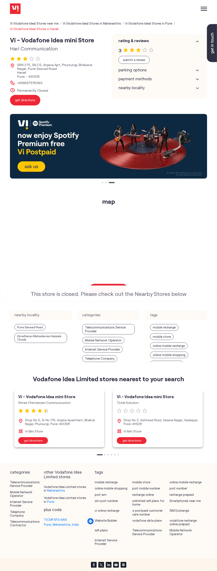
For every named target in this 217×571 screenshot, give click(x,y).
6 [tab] (119, 455)
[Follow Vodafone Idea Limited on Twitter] (101, 564)
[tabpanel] (108, 146)
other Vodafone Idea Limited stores (63, 474)
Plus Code (53, 509)
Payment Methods (135, 78)
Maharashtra (56, 490)
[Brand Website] (123, 564)
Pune (50, 501)
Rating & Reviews (133, 40)
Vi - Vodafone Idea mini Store (46, 396)
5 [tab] (115, 455)
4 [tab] (112, 455)
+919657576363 (30, 83)
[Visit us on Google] (93, 564)
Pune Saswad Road (30, 327)
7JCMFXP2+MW (55, 519)
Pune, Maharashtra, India (61, 524)
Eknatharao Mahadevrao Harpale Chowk (39, 337)
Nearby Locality (131, 87)
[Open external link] (212, 61)
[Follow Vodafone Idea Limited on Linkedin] (108, 564)
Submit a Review (134, 60)
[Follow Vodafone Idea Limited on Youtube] (116, 564)
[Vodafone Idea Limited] (15, 9)
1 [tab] (103, 183)
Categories (20, 472)
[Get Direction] (90, 523)
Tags (99, 472)
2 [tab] (106, 183)
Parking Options (132, 70)
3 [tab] (110, 183)
